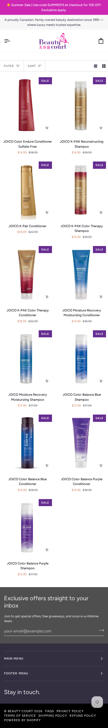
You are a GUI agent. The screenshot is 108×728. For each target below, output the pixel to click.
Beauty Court (20, 711)
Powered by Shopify (22, 720)
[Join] (100, 630)
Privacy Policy (70, 711)
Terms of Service (20, 715)
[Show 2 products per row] (104, 66)
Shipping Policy (52, 715)
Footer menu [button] (16, 673)
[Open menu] (11, 41)
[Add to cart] (47, 128)
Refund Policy (83, 715)
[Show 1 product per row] (95, 66)
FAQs (49, 711)
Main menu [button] (13, 658)
